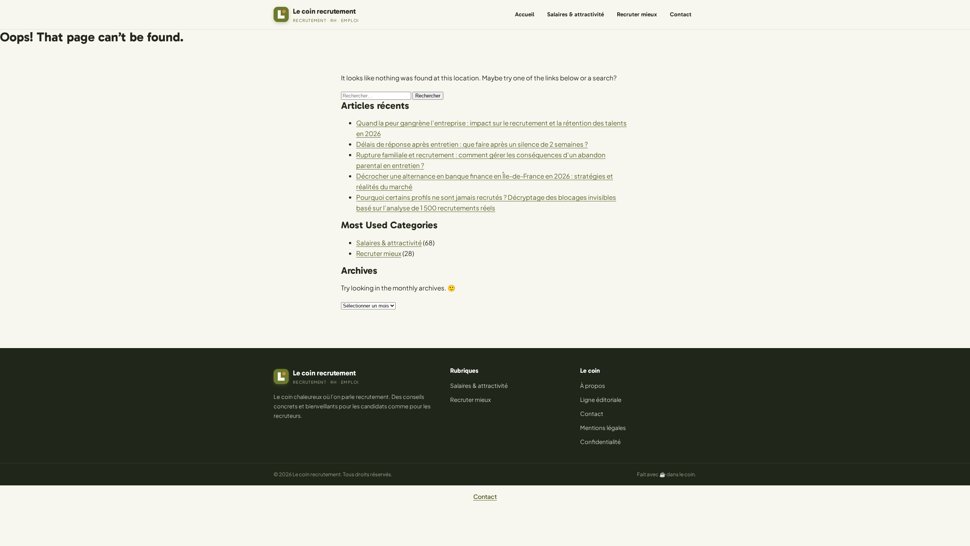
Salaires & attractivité (575, 14)
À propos (592, 385)
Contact (681, 14)
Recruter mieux (637, 14)
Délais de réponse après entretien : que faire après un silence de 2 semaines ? (472, 144)
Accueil (524, 14)
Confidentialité (600, 441)
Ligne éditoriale (600, 399)
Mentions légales (603, 427)
